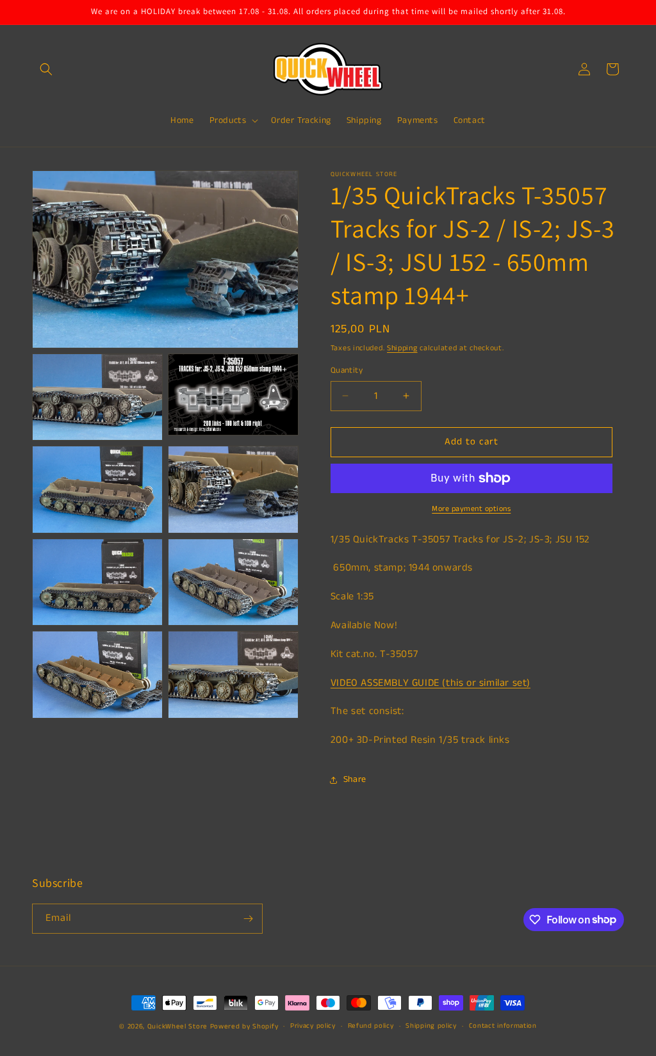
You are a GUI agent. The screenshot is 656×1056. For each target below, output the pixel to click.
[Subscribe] (248, 919)
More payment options (471, 508)
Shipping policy (431, 1026)
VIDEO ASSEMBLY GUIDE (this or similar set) (430, 683)
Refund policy (371, 1026)
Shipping (402, 348)
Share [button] (354, 779)
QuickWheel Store (177, 1026)
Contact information (503, 1026)
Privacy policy (313, 1026)
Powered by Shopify (244, 1026)
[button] (46, 69)
